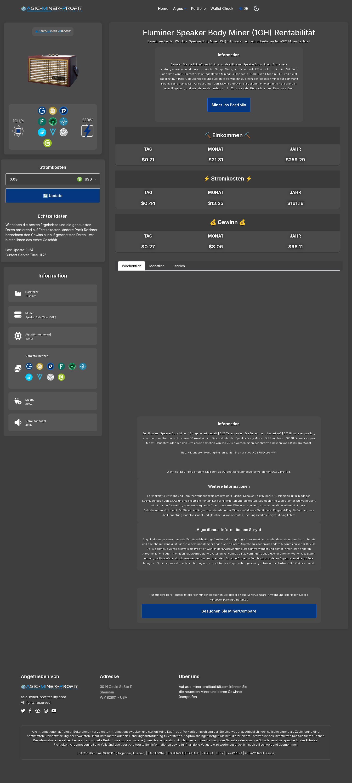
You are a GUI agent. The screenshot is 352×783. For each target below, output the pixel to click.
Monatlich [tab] (157, 266)
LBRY (219, 753)
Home (163, 8)
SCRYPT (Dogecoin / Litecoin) (124, 753)
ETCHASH (192, 753)
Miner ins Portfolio (229, 104)
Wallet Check (221, 8)
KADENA (208, 753)
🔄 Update (52, 195)
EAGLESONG (156, 753)
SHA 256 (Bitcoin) (89, 753)
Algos (178, 8)
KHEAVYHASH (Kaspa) (259, 753)
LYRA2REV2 (234, 753)
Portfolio (198, 8)
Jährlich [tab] (179, 266)
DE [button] (245, 8)
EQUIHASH (175, 753)
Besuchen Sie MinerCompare (228, 611)
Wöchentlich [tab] (131, 266)
